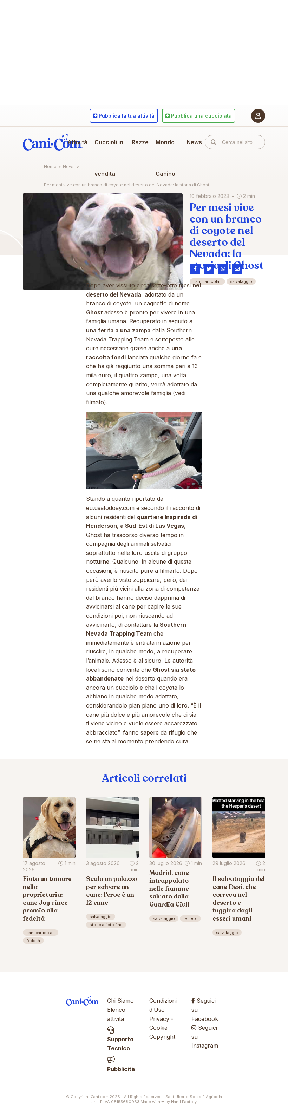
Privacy (159, 1018)
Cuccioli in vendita (108, 158)
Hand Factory (184, 1101)
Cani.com (53, 142)
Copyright (162, 1036)
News (194, 142)
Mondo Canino (165, 158)
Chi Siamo (120, 1000)
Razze (140, 142)
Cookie (158, 1027)
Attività (77, 142)
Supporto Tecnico (120, 1044)
